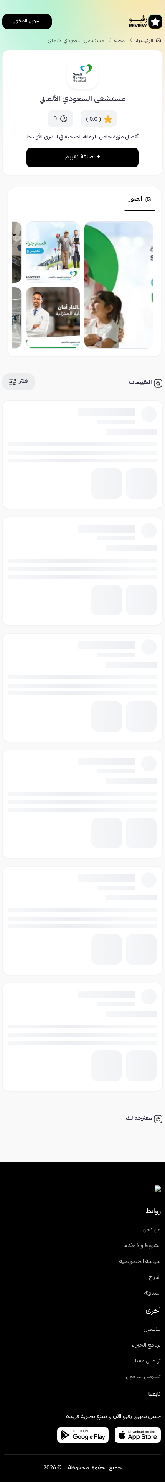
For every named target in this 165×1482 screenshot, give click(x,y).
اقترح (155, 1278)
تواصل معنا (148, 1361)
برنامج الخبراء (146, 1346)
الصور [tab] (136, 199)
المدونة (152, 1294)
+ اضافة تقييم (82, 157)
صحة (120, 41)
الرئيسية (145, 41)
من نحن (152, 1230)
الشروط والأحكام (142, 1246)
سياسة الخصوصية (140, 1262)
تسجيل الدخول (27, 21)
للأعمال (152, 1330)
